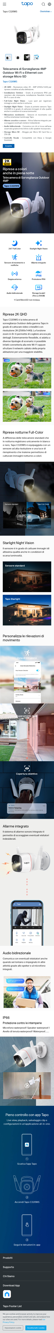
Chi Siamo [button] (9, 1276)
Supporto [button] (8, 1267)
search (43, 4)
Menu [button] (4, 4)
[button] (7, 1294)
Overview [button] (45, 11)
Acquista (8, 146)
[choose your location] (49, 4)
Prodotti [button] (7, 1257)
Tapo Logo (27, 4)
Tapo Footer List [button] (12, 1306)
